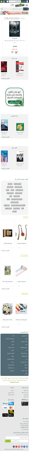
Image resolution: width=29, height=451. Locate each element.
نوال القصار (4, 134)
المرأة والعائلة (24, 356)
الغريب (7, 190)
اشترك (7, 441)
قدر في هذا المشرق (19, 164)
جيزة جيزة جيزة (4, 164)
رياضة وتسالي (24, 362)
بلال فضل (3, 165)
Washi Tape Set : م (21, 282)
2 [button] (16, 248)
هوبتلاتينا (14, 38)
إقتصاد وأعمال (24, 342)
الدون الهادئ (7, 205)
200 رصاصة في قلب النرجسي (18, 205)
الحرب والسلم (17, 196)
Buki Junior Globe (7, 320)
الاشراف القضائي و (19, 74)
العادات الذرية (10, 187)
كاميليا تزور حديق (20, 132)
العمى (10, 196)
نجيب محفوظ (8, 208)
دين (26, 359)
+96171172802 (24, 426)
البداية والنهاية (10, 193)
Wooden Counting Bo (21, 320)
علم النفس (12, 371)
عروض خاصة (8, 378)
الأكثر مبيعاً (20, 380)
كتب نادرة (14, 380)
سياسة (12, 362)
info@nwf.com (24, 427)
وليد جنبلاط (19, 165)
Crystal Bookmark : (21, 244)
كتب (27, 378)
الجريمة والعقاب (17, 184)
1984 (8, 199)
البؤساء (12, 190)
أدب (26, 350)
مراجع (13, 356)
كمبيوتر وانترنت (10, 353)
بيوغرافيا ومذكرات (10, 339)
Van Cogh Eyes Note (7, 282)
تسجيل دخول (23, 1)
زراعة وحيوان (11, 347)
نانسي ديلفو (20, 134)
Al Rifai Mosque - (7, 244)
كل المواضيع (24, 336)
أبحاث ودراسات (6, 380)
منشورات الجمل (18, 193)
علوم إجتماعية (11, 365)
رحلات (25, 368)
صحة (13, 345)
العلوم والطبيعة (10, 359)
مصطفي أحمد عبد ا (19, 75)
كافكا (22, 208)
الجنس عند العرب (14, 202)
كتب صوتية (15, 378)
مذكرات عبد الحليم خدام (16, 199)
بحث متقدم (22, 378)
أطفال (12, 342)
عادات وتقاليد (11, 368)
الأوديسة (14, 211)
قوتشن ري (2, 75)
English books (14, 382)
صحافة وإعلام (24, 353)
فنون (26, 339)
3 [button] (14, 248)
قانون (26, 374)
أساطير (12, 350)
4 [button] (12, 248)
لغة (13, 336)
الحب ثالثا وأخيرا (4, 132)
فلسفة (26, 365)
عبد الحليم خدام (19, 190)
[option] (21, 232)
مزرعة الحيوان (16, 208)
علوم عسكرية (24, 371)
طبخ (26, 345)
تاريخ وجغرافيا (24, 347)
